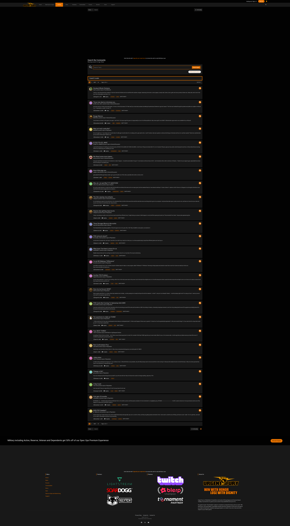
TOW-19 (95, 332)
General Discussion (115, 103)
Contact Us (145, 515)
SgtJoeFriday (96, 225)
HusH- (94, 89)
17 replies (105, 339)
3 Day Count (97, 384)
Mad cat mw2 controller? (101, 129)
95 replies (106, 205)
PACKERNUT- (96, 250)
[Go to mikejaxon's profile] (90, 197)
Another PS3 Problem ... (101, 275)
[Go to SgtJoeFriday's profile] (90, 224)
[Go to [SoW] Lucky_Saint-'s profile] (90, 103)
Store (105, 4)
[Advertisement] (145, 24)
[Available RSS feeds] (200, 429)
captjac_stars (96, 172)
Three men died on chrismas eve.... (104, 102)
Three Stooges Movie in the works (104, 223)
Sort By (198, 82)
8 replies (106, 230)
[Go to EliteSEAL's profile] (90, 129)
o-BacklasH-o (96, 398)
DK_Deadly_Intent (97, 237)
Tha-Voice (95, 385)
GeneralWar (96, 304)
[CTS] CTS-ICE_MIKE (100, 143)
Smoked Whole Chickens (101, 88)
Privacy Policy (138, 515)
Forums (90, 4)
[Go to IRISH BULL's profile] (90, 117)
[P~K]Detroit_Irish (97, 412)
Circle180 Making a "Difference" (103, 261)
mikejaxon (95, 198)
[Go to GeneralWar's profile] (90, 303)
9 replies (107, 255)
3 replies (107, 391)
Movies (109, 225)
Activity (59, 4)
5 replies (107, 151)
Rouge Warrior (98, 116)
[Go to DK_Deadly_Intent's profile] (90, 237)
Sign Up (261, 1)
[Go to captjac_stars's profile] (90, 171)
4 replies (104, 325)
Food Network (107, 89)
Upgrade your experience (139, 58)
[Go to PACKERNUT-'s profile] (90, 249)
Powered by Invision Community (145, 518)
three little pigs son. (99, 170)
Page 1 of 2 (104, 82)
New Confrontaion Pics (101, 345)
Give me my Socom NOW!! (102, 289)
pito (94, 373)
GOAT (94, 290)
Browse (98, 4)
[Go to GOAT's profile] (90, 289)
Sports (111, 184)
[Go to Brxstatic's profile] (90, 262)
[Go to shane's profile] (90, 157)
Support (113, 4)
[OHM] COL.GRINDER (98, 144)
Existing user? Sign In (251, 1)
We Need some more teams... (103, 156)
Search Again (196, 67)
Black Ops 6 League (49, 4)
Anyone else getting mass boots (104, 211)
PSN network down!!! (100, 236)
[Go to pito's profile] (90, 372)
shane (94, 158)
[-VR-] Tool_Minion (97, 184)
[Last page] (98, 82)
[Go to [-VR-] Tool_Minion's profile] (90, 184)
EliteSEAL (95, 130)
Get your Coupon (276, 440)
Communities (82, 4)
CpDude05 (95, 346)
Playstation (108, 130)
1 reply (107, 110)
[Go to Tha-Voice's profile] (90, 384)
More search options (195, 71)
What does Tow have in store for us (105, 249)
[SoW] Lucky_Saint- (97, 103)
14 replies (105, 351)
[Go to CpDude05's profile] (90, 345)
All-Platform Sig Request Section (113, 332)
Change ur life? (98, 371)
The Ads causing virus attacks (103, 197)
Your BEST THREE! (99, 331)
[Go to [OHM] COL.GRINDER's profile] (90, 143)
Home (40, 4)
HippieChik (95, 276)
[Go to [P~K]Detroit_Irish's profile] (90, 411)
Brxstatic (95, 262)
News (67, 4)
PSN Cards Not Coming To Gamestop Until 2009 (109, 303)
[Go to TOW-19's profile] (90, 331)
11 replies (108, 191)
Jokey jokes (97, 357)
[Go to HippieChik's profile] (90, 276)
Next (95, 82)
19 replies (106, 243)
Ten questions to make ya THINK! (104, 317)
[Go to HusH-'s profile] (90, 89)
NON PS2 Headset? (99, 410)
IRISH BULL (95, 117)
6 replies (106, 96)
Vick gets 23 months (100, 396)
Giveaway (74, 4)
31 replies (106, 283)
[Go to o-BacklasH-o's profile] (90, 397)
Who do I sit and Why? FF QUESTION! (105, 183)
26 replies (106, 297)
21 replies (108, 123)
